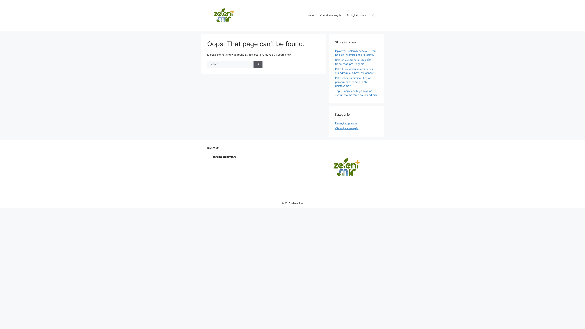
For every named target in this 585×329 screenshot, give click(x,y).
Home (311, 15)
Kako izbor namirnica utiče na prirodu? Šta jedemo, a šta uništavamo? (353, 82)
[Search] (258, 64)
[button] (373, 15)
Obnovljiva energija (330, 15)
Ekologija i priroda (356, 15)
